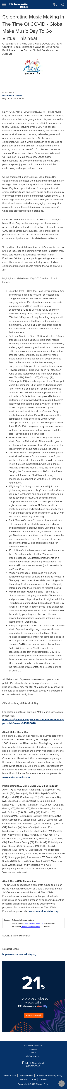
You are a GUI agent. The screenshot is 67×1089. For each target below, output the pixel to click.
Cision (39, 1084)
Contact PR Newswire (33, 1045)
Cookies (44, 1079)
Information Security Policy (49, 1075)
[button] (33, 67)
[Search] (63, 4)
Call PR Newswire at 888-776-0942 (34, 1064)
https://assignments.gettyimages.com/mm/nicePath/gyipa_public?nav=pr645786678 (33, 721)
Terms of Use (9, 1075)
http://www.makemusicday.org (19, 954)
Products (33, 1049)
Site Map (24, 1079)
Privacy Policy (26, 1075)
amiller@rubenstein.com (30, 927)
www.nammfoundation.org (43, 911)
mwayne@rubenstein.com (33, 923)
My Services (32, 1056)
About (33, 1052)
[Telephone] (55, 4)
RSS (34, 1079)
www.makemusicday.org (16, 777)
